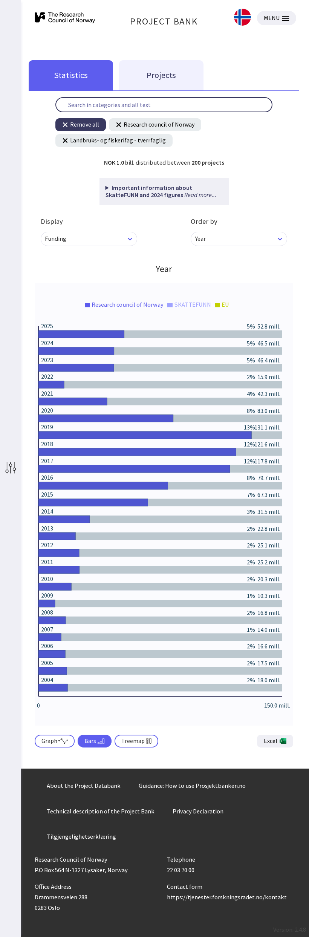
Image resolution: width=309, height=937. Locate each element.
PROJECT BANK (164, 21)
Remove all (84, 124)
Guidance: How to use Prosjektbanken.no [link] (192, 785)
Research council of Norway (159, 124)
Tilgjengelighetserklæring (81, 836)
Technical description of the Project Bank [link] (100, 811)
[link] (242, 18)
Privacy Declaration (198, 811)
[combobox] (45, 238)
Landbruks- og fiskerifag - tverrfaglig (118, 140)
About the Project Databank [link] (84, 785)
